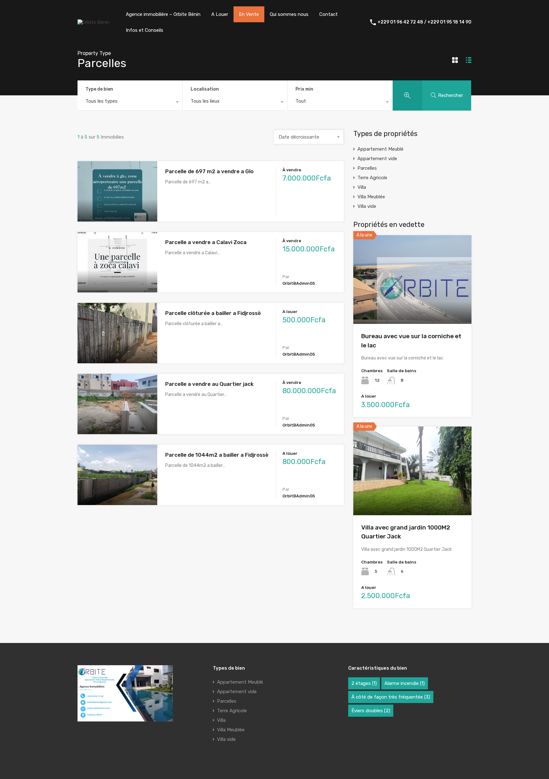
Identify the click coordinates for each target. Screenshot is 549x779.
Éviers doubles (370, 711)
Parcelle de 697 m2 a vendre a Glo (209, 171)
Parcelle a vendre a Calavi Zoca (206, 242)
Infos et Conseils (144, 30)
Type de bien (99, 89)
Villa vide (366, 206)
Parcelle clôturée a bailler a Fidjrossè (213, 313)
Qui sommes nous (289, 14)
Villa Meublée (371, 197)
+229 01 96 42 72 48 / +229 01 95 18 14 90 (424, 22)
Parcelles (367, 168)
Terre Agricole (372, 178)
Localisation (205, 89)
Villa (361, 187)
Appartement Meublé (380, 149)
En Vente (249, 14)
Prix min (304, 89)
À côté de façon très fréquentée (390, 697)
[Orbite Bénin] (94, 22)
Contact (328, 14)
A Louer (219, 14)
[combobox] (130, 102)
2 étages (364, 683)
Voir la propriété (117, 209)
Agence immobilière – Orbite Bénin (163, 14)
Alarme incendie (404, 683)
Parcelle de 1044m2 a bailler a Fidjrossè (216, 455)
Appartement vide (377, 158)
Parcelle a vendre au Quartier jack (209, 384)
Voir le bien (412, 306)
